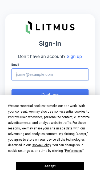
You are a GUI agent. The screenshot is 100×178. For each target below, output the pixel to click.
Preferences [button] (73, 151)
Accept (50, 166)
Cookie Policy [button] (41, 145)
